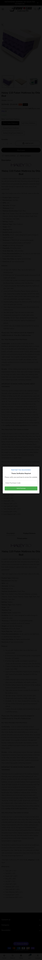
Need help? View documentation (21, 470)
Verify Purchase (21, 488)
